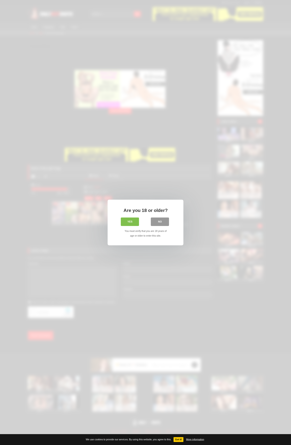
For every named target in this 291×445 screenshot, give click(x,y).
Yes (129, 221)
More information (195, 439)
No (160, 221)
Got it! (178, 439)
